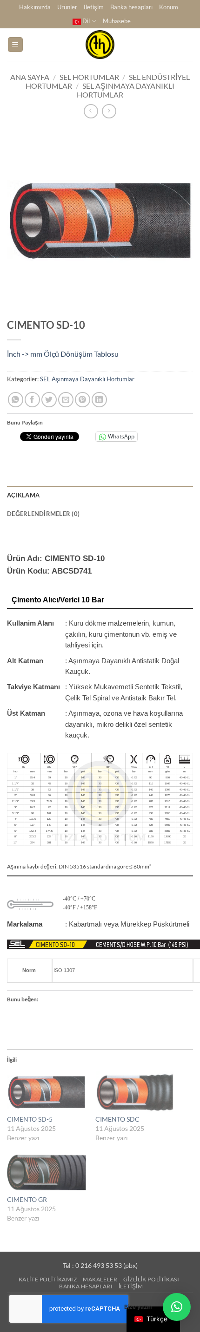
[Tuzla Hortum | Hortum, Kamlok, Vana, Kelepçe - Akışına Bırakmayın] (100, 44)
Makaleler (100, 1279)
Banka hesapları (131, 7)
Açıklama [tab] (23, 495)
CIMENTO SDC (117, 1119)
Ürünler (67, 7)
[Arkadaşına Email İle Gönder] (65, 399)
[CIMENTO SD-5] (46, 1092)
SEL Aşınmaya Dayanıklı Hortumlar (87, 379)
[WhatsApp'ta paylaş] (15, 399)
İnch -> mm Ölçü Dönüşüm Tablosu (63, 353)
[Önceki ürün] (109, 111)
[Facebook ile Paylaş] (32, 399)
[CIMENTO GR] (46, 1172)
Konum (168, 7)
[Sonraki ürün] (91, 111)
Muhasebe (117, 21)
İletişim (94, 7)
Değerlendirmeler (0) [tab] (43, 513)
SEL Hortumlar (89, 76)
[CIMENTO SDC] (134, 1092)
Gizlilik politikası (151, 1279)
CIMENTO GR (27, 1199)
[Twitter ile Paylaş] (49, 399)
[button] (15, 44)
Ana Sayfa (29, 76)
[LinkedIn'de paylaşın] (99, 399)
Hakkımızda (35, 7)
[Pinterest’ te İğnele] (82, 399)
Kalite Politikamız (48, 1279)
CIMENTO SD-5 (30, 1119)
